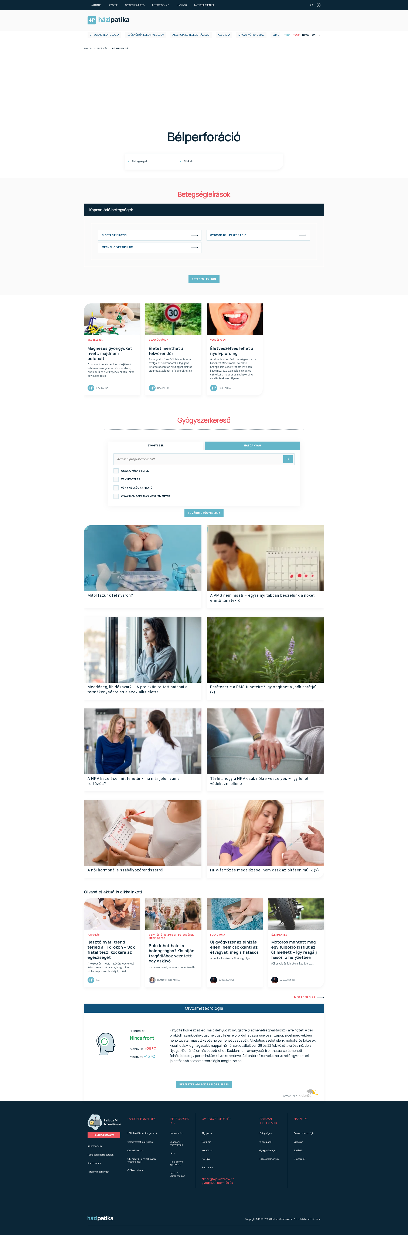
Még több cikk (304, 997)
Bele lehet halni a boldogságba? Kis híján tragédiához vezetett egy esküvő (171, 953)
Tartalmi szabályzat (98, 1171)
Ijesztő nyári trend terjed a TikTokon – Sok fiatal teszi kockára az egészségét (111, 949)
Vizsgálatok (265, 1141)
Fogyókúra (217, 934)
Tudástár (102, 49)
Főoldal (88, 49)
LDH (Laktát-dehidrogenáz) (142, 1133)
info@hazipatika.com (309, 1219)
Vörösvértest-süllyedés (140, 1141)
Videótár (298, 1141)
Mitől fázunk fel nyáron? (110, 595)
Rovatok (113, 5)
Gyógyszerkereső (134, 5)
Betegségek (139, 161)
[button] (142, 1121)
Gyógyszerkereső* (216, 1119)
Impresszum (95, 1145)
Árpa (172, 1153)
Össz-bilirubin (135, 1150)
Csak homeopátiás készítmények (145, 496)
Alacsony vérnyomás (176, 1143)
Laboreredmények (204, 5)
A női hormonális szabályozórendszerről (125, 870)
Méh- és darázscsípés (177, 1174)
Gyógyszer (155, 445)
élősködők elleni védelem (146, 34)
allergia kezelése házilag (191, 34)
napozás (94, 934)
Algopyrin (207, 1133)
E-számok (299, 1158)
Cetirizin (206, 1141)
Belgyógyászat (159, 339)
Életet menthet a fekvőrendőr (166, 351)
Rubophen (207, 1167)
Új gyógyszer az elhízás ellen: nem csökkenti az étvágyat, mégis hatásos (234, 947)
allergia (224, 34)
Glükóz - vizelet (136, 1170)
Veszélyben (95, 339)
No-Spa (206, 1158)
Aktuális (96, 5)
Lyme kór (279, 34)
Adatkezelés (94, 1163)
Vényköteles (130, 479)
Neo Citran (207, 1150)
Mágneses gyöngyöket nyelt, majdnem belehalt (110, 353)
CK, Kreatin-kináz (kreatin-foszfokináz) (142, 1160)
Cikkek (188, 161)
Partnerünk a (290, 1096)
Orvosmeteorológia (104, 34)
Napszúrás (176, 1133)
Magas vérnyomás (251, 34)
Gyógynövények (268, 1150)
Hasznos (182, 5)
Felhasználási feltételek (100, 1154)
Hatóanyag (252, 445)
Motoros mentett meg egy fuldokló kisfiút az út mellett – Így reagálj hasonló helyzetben (294, 949)
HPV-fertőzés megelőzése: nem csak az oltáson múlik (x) (264, 870)
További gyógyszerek (204, 512)
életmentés (279, 934)
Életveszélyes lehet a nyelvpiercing (232, 351)
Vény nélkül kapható (137, 487)
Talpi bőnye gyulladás (176, 1163)
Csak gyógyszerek (135, 470)
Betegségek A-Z (160, 5)
